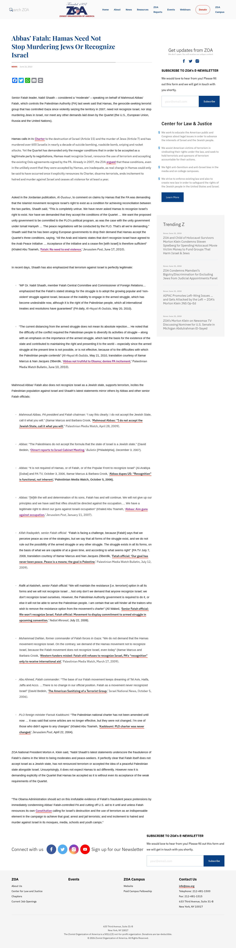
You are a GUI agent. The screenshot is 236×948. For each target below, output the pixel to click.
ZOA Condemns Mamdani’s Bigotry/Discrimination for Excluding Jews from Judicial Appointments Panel (190, 274)
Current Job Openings (24, 901)
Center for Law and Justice (27, 891)
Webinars (185, 9)
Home (105, 9)
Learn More (172, 197)
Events (171, 9)
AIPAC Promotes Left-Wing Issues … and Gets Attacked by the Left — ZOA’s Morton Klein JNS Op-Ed (188, 299)
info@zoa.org (186, 886)
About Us (17, 886)
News (129, 9)
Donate (203, 9)
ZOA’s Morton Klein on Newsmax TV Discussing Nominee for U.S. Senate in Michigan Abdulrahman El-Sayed (189, 324)
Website (128, 886)
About (117, 9)
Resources (142, 9)
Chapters (17, 896)
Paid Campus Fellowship (138, 891)
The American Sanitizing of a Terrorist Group (77, 691)
